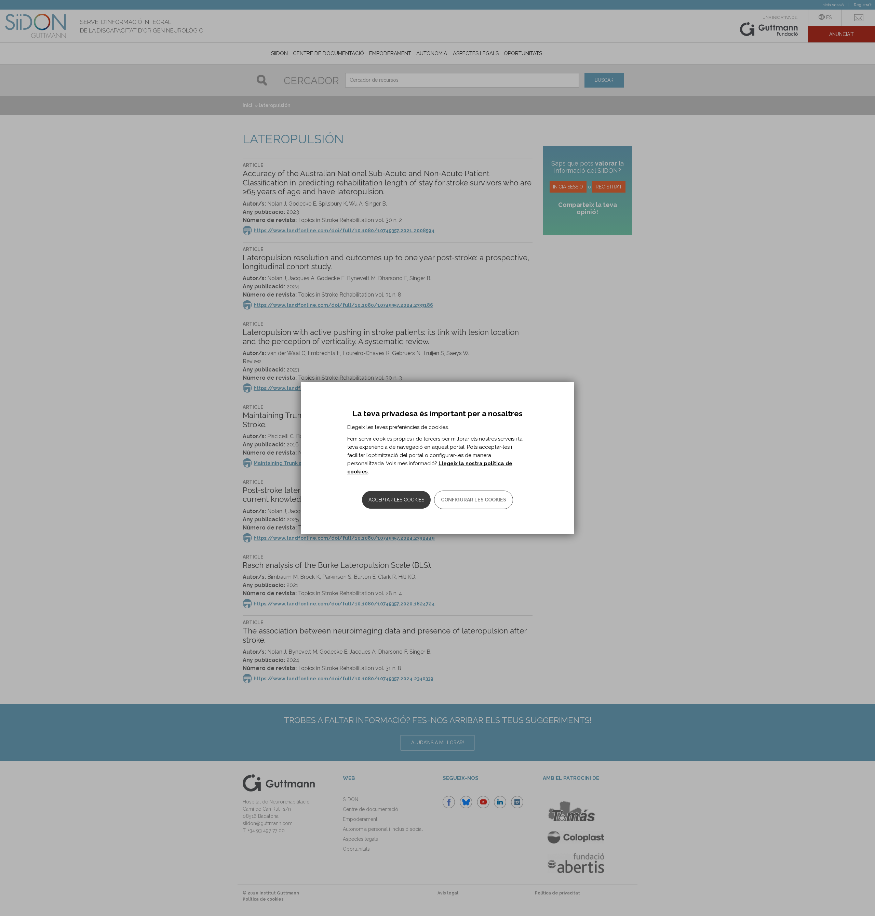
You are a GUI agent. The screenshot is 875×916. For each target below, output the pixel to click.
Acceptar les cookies (396, 500)
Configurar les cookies (473, 500)
